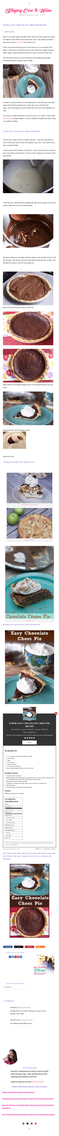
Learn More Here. (38, 1082)
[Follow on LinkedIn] (21, 957)
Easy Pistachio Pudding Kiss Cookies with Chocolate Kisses (28, 1115)
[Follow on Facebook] (10, 957)
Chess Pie (19, 42)
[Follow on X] (27, 1123)
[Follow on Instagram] (18, 957)
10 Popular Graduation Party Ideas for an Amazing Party (28, 1099)
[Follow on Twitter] (13, 957)
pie (4, 118)
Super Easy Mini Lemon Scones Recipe (18, 1092)
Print (29, 742)
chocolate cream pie (29, 620)
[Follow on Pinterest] (15, 957)
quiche (9, 118)
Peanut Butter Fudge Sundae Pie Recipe (29, 504)
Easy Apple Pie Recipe (29, 540)
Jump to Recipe (9, 31)
